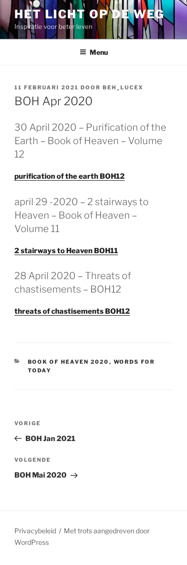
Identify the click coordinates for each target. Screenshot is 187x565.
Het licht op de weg (89, 14)
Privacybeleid (35, 531)
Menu (99, 52)
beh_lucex (123, 87)
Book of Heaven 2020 (68, 361)
